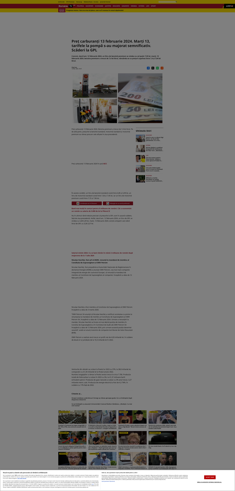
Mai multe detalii (21, 478)
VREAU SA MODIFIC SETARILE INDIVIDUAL (209, 482)
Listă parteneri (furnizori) (108, 481)
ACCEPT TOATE (210, 477)
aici (93, 484)
